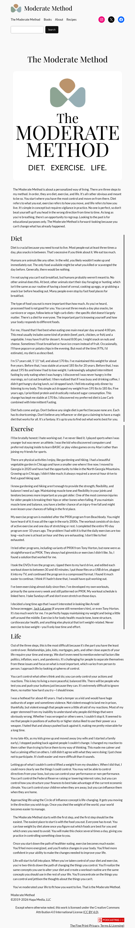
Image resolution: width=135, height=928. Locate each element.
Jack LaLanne (42, 608)
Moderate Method (48, 8)
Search (52, 29)
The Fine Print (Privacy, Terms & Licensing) (97, 925)
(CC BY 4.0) (90, 912)
